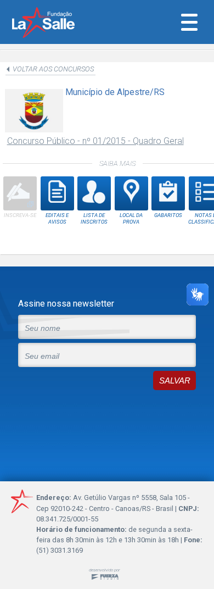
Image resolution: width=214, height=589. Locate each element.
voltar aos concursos (53, 69)
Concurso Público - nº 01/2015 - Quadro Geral (95, 141)
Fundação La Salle (58, 23)
